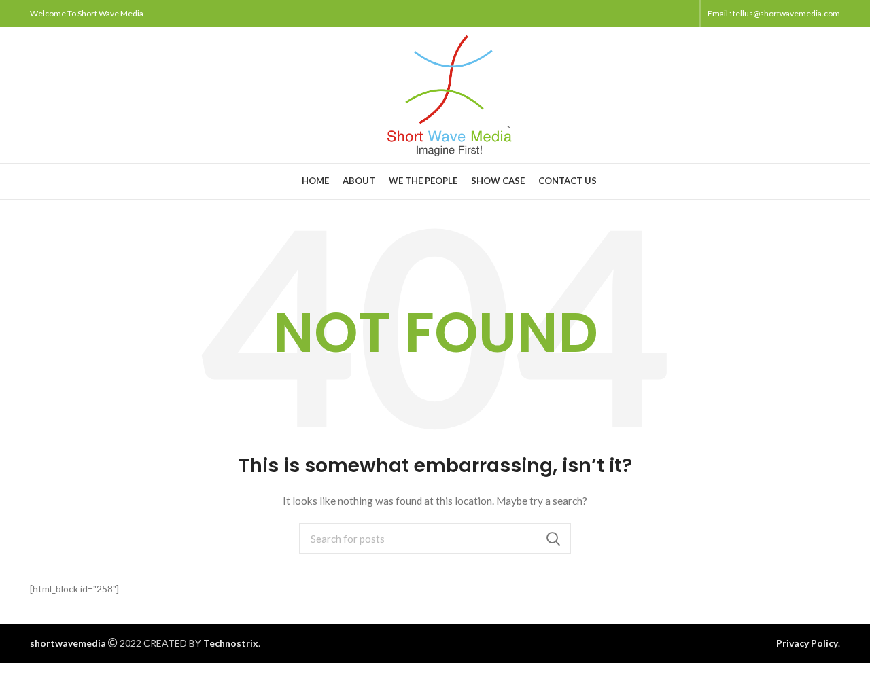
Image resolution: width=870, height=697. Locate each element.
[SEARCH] (553, 538)
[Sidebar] (17, 680)
